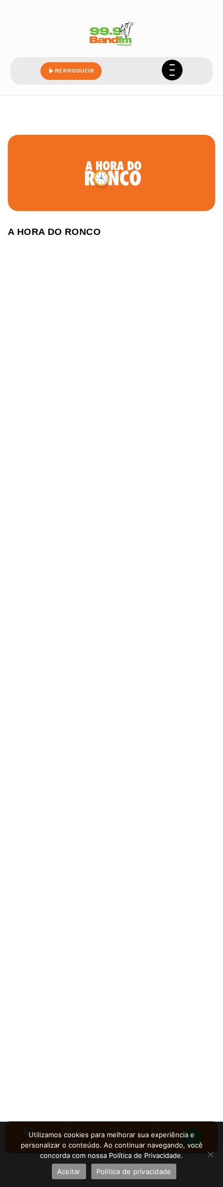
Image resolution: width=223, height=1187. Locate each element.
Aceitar (69, 1171)
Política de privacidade (134, 1171)
